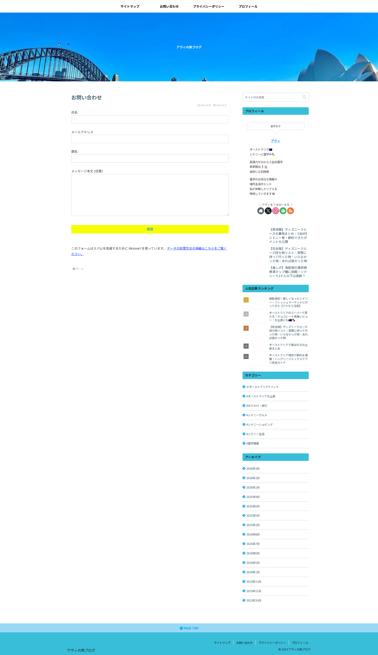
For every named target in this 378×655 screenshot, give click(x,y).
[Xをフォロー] (268, 210)
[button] (304, 97)
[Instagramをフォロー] (275, 210)
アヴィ (275, 141)
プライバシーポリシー (272, 643)
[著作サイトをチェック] (260, 210)
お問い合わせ (244, 643)
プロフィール (300, 643)
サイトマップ (222, 643)
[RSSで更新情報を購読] (290, 210)
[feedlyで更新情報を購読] (283, 210)
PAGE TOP (190, 628)
